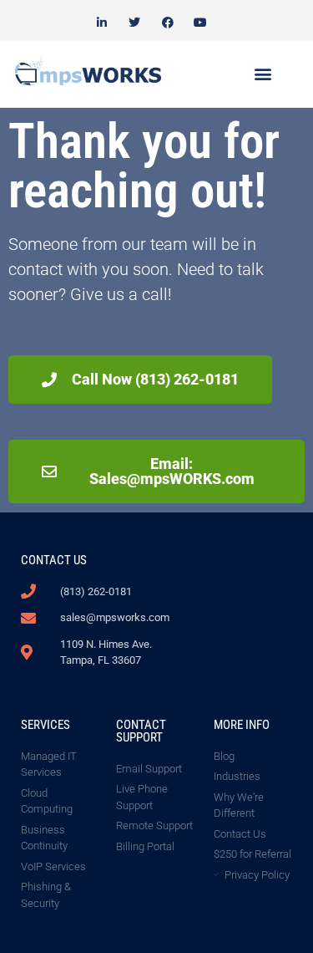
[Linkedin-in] (102, 22)
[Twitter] (135, 22)
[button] (263, 74)
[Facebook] (167, 22)
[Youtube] (200, 22)
